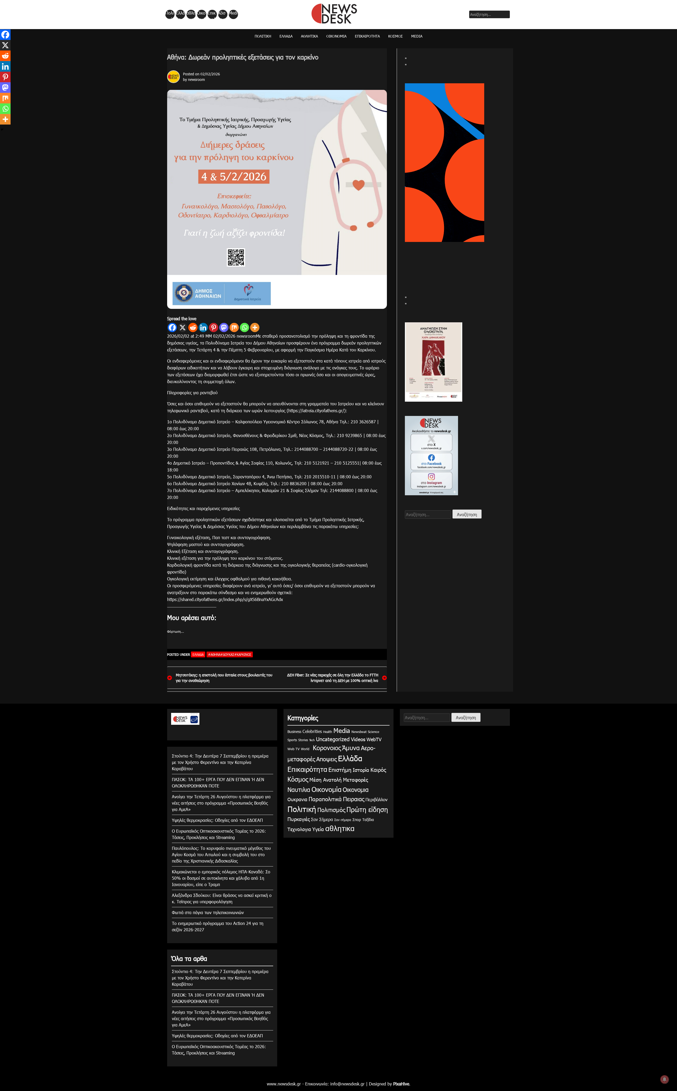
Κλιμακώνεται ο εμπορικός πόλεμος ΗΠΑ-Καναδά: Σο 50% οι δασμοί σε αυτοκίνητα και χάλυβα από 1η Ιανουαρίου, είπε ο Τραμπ (221, 878)
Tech (312, 740)
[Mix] (234, 327)
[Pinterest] (213, 327)
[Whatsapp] (244, 327)
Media (233, 14)
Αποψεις (326, 758)
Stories (303, 740)
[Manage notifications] (664, 1079)
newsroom (196, 79)
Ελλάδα (180, 14)
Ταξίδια (368, 819)
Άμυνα (351, 747)
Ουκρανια (297, 799)
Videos (358, 739)
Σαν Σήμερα (322, 819)
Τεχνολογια (299, 829)
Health (327, 732)
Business (294, 731)
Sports (292, 740)
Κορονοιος (326, 747)
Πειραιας (353, 798)
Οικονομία (201, 14)
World (305, 749)
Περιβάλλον (376, 799)
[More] (254, 327)
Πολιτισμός (331, 809)
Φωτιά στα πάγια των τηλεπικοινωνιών (208, 912)
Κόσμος (221, 14)
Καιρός (378, 769)
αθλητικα (191, 14)
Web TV (293, 749)
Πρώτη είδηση (367, 809)
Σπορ (357, 819)
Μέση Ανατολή (325, 779)
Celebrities (312, 731)
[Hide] (2, 129)
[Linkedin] (203, 327)
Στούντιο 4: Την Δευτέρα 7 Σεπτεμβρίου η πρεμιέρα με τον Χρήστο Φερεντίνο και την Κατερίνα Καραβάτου (220, 762)
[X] (182, 327)
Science (373, 732)
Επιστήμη (339, 769)
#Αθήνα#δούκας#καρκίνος (229, 654)
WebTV (374, 739)
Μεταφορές (355, 779)
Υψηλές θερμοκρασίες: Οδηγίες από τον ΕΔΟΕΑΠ (217, 820)
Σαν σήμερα (342, 820)
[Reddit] (193, 327)
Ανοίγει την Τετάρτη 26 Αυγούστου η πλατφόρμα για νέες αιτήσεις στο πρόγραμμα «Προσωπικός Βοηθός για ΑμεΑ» (221, 803)
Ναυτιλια (298, 789)
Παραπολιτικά (325, 798)
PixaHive (401, 1084)
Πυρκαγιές (298, 818)
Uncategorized (333, 738)
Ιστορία (361, 769)
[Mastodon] (223, 327)
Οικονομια (356, 789)
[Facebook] (172, 327)
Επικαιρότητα (212, 14)
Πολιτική (169, 14)
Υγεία (318, 829)
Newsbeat (359, 732)
